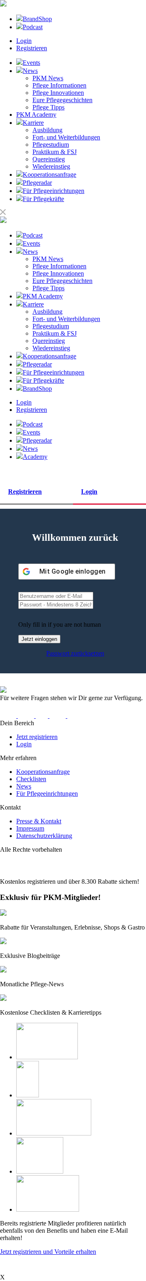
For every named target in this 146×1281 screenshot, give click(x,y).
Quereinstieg (48, 159)
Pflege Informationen (59, 85)
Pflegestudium (50, 144)
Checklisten (31, 778)
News (23, 786)
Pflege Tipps (48, 107)
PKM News (47, 78)
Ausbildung (47, 129)
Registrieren (31, 48)
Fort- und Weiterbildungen (66, 137)
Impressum (30, 828)
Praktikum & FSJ (54, 151)
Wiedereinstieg (51, 166)
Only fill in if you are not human (59, 624)
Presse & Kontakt (38, 821)
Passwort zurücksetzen (75, 653)
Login (24, 40)
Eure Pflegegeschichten (62, 99)
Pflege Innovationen (58, 92)
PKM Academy (36, 114)
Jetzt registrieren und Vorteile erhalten (48, 1251)
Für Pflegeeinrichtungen (47, 793)
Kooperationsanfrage (43, 771)
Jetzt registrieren (37, 736)
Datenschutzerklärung (44, 835)
